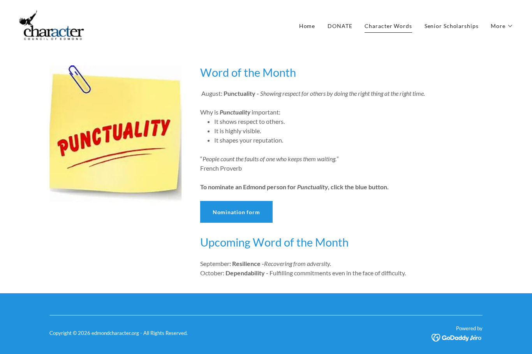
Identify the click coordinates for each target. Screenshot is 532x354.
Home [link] (307, 26)
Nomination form (236, 212)
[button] (502, 26)
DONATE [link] (340, 26)
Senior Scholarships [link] (452, 26)
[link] (51, 24)
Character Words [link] (388, 26)
